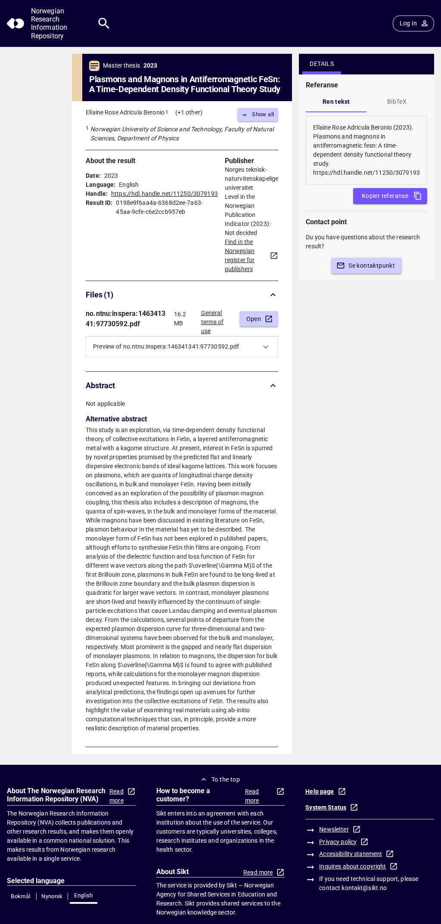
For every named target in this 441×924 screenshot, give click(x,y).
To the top (225, 779)
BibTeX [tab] (397, 101)
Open (253, 318)
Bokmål (20, 896)
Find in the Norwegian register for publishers (240, 255)
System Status (325, 807)
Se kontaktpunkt (371, 265)
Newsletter (333, 829)
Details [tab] (322, 63)
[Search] (104, 23)
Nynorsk (52, 896)
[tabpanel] (366, 150)
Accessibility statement (350, 853)
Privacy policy (338, 841)
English (83, 895)
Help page (319, 791)
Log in (408, 23)
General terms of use (212, 319)
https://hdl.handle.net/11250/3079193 (164, 193)
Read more (116, 796)
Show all (263, 114)
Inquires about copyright (352, 866)
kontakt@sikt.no (364, 887)
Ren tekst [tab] (336, 101)
